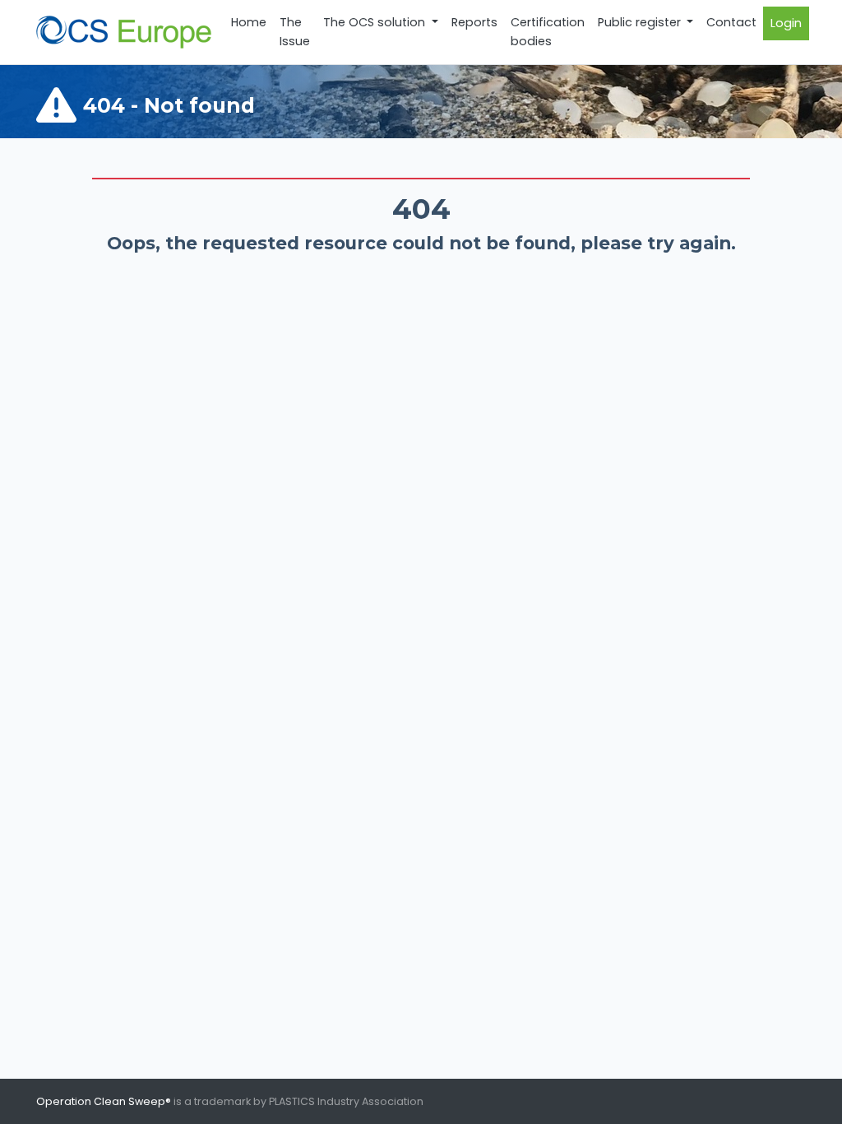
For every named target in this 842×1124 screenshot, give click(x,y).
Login (786, 23)
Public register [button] (641, 22)
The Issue (295, 31)
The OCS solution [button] (375, 22)
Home (248, 22)
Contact (731, 22)
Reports (474, 22)
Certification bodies (548, 31)
